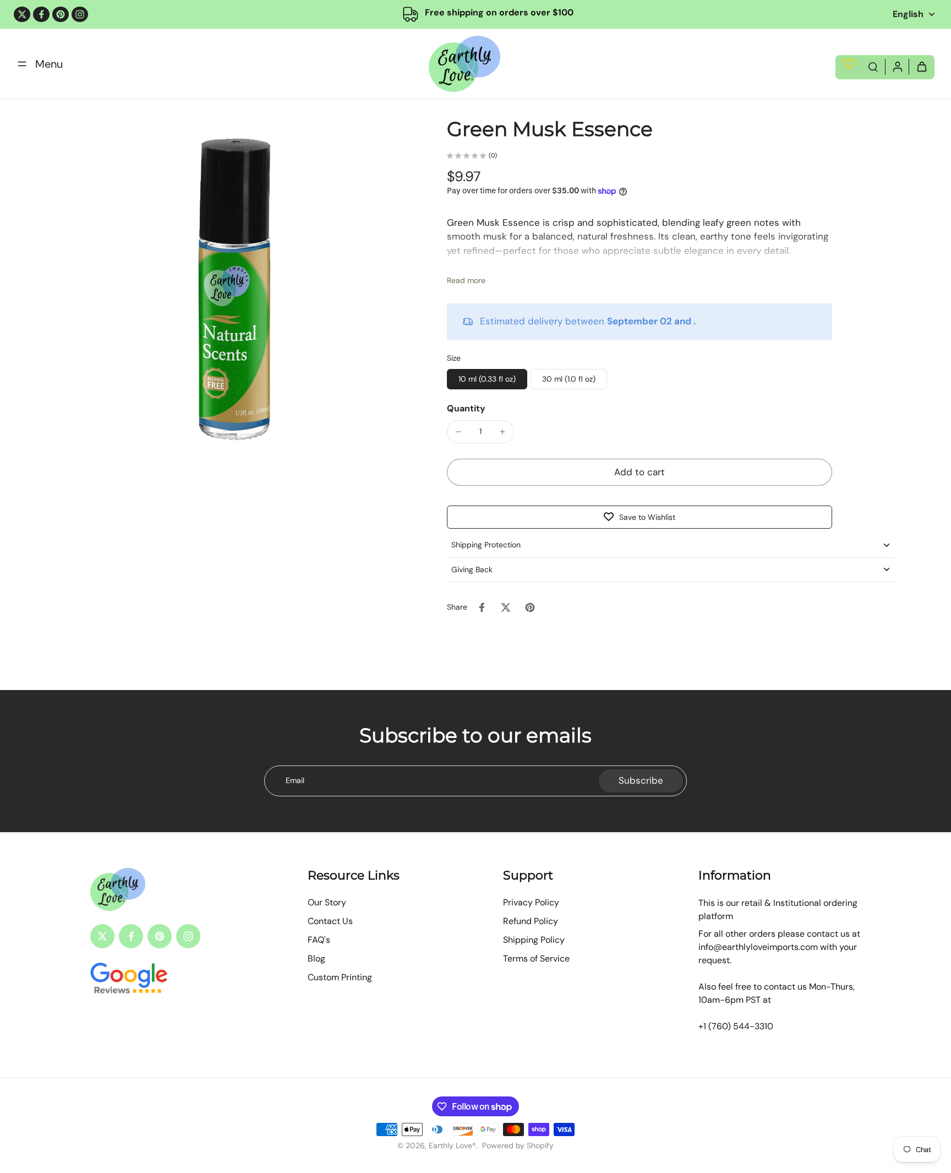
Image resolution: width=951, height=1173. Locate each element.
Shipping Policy (534, 940)
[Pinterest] (60, 14)
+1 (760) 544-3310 (735, 1026)
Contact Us (330, 921)
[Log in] (897, 66)
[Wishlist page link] (849, 63)
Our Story (327, 902)
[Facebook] (41, 14)
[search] (873, 66)
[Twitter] (22, 14)
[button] (639, 472)
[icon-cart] (921, 66)
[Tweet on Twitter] (506, 607)
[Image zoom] (234, 294)
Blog (316, 958)
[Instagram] (80, 14)
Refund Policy (530, 921)
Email (295, 780)
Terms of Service (536, 958)
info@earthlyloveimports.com (758, 947)
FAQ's (319, 940)
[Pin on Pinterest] (530, 607)
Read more (466, 280)
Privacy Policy (531, 902)
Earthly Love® (452, 1145)
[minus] (458, 432)
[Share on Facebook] (481, 607)
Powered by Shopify (518, 1145)
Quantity (466, 408)
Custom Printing (340, 977)
